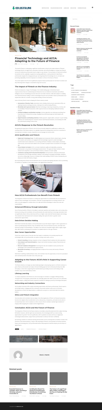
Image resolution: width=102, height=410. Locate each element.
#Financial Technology (31, 329)
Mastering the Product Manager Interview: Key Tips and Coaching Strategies (25, 340)
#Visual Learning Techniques (77, 99)
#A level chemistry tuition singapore (79, 90)
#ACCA (22, 329)
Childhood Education (56, 8)
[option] (18, 384)
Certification (45, 8)
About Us (18, 1)
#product (82, 96)
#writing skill (85, 101)
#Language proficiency (86, 92)
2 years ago (25, 64)
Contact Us (12, 1)
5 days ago (78, 34)
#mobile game (74, 96)
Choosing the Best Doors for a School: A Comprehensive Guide (51, 340)
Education (73, 8)
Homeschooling (82, 8)
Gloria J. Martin (20, 64)
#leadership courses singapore (77, 94)
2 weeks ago (79, 44)
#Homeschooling (75, 92)
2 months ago (79, 70)
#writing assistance (75, 101)
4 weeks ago (79, 52)
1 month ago (79, 62)
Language (66, 8)
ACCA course (39, 138)
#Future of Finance (42, 329)
